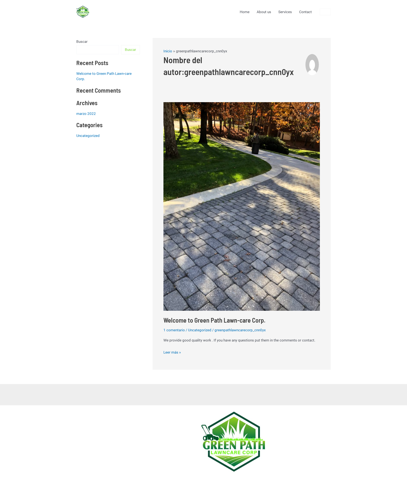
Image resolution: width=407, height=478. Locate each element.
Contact (305, 12)
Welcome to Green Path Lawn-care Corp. (214, 320)
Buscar (82, 41)
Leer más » (172, 351)
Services (285, 12)
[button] (325, 11)
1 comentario (174, 330)
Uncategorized (88, 136)
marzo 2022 (86, 113)
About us (264, 12)
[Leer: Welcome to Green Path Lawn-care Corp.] (241, 206)
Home (244, 12)
